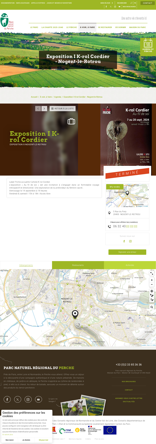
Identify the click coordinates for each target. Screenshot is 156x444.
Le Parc (34, 27)
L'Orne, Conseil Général (66, 430)
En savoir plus (7, 434)
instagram (28, 399)
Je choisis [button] (26, 440)
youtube (38, 399)
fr (135, 3)
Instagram (115, 7)
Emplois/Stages (22, 3)
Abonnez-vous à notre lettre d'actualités (128, 400)
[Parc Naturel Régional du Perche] (6, 21)
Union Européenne (110, 430)
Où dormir (120, 27)
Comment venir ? (58, 439)
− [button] (152, 284)
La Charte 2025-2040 (52, 27)
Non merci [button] (10, 440)
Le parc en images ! (53, 400)
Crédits (88, 439)
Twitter (111, 7)
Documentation (7, 3)
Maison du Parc (137, 27)
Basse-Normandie (52, 430)
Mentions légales (75, 439)
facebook (7, 399)
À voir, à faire (87, 27)
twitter (17, 399)
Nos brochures (129, 7)
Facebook (106, 7)
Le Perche (71, 27)
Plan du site (99, 439)
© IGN (146, 206)
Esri (148, 345)
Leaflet (140, 206)
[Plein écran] (152, 273)
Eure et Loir (80, 430)
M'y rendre (115, 186)
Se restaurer (105, 27)
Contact (147, 3)
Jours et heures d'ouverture (59, 3)
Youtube (119, 7)
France (94, 430)
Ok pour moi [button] (43, 440)
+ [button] (152, 280)
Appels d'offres (38, 3)
